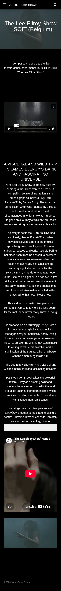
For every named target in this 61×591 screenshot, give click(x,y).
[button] (4, 4)
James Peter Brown (23, 4)
